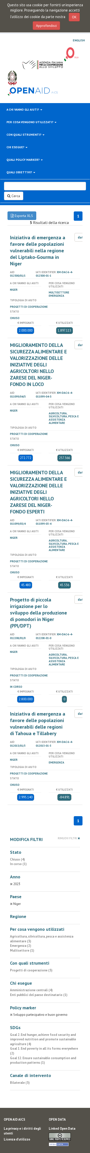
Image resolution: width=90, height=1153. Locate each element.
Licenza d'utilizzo (17, 1139)
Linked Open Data (62, 1128)
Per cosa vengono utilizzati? (30, 122)
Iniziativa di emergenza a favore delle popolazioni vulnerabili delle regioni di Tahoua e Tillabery (37, 724)
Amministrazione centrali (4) (31, 990)
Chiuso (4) (17, 859)
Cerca (15, 196)
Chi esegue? (15, 147)
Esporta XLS (23, 215)
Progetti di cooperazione (29, 307)
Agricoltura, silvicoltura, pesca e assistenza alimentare (64, 418)
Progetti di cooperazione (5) (31, 970)
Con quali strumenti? (24, 134)
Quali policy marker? (23, 160)
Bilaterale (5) (20, 1083)
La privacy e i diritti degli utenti (22, 1130)
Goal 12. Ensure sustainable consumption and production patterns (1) (43, 1060)
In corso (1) (18, 864)
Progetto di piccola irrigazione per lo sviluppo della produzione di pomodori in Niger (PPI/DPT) (38, 612)
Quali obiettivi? (19, 172)
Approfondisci (46, 25)
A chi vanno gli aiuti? (23, 109)
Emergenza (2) (20, 946)
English (79, 40)
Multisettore (59, 292)
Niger (14, 289)
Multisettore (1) (22, 950)
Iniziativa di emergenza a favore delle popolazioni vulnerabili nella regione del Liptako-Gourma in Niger (37, 250)
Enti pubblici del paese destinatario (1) (39, 995)
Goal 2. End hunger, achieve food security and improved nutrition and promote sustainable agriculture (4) (43, 1039)
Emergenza (56, 295)
